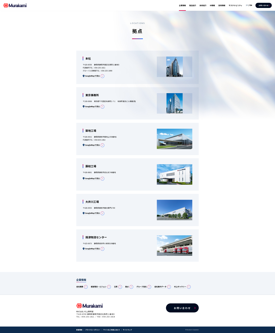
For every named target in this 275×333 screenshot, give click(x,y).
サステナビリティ (235, 5)
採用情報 (221, 5)
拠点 (127, 286)
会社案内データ (160, 286)
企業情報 (182, 5)
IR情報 (212, 5)
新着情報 (79, 330)
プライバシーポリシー (92, 330)
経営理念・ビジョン (98, 286)
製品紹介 (192, 5)
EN (251, 5)
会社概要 (79, 286)
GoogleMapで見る (92, 76)
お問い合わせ (264, 5)
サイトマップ (127, 330)
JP (247, 5)
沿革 (116, 286)
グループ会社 (141, 286)
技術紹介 (203, 5)
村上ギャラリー (180, 286)
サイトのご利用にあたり (111, 330)
